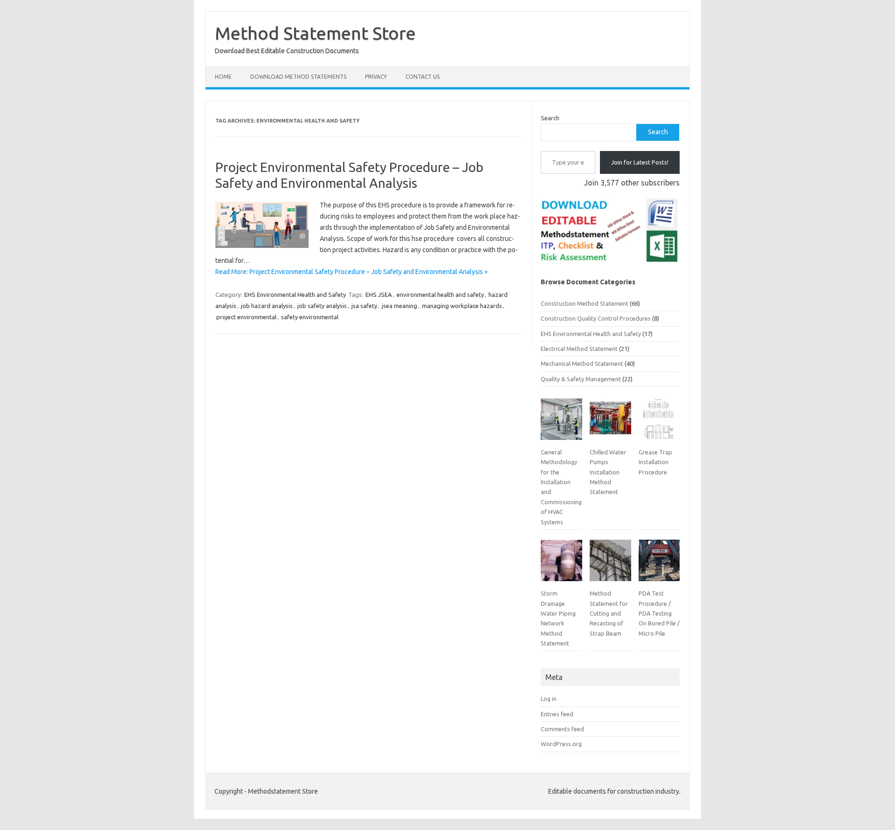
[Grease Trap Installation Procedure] (659, 422)
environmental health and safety (440, 294)
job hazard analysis (267, 305)
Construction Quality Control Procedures (596, 318)
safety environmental (309, 317)
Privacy (376, 77)
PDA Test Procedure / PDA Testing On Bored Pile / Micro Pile (659, 613)
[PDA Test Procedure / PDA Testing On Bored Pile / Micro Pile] (659, 564)
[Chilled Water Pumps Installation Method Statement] (610, 422)
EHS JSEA (378, 294)
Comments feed (562, 729)
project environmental (246, 317)
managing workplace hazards (462, 305)
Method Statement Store (315, 33)
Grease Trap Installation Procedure (655, 462)
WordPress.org (561, 744)
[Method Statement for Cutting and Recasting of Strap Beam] (610, 564)
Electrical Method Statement (579, 348)
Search (550, 118)
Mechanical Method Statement (582, 363)
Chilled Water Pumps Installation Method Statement (608, 472)
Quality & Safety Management (581, 379)
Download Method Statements (298, 77)
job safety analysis (322, 305)
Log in (549, 698)
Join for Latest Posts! (639, 162)
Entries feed (557, 714)
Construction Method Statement (584, 303)
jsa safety (364, 305)
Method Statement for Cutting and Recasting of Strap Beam (609, 613)
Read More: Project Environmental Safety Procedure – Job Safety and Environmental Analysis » (351, 271)
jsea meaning (399, 305)
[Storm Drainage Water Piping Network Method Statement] (561, 564)
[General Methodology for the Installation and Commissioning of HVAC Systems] (561, 422)
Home (223, 77)
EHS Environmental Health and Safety (295, 294)
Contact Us (423, 77)
